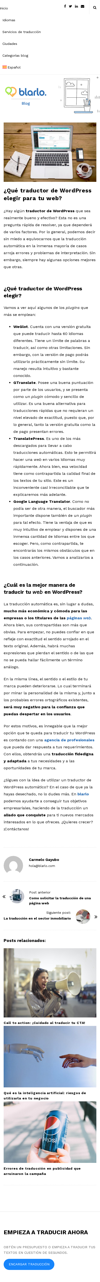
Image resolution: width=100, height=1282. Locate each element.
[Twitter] (70, 6)
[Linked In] (76, 6)
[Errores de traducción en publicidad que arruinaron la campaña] (50, 1132)
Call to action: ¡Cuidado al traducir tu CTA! (44, 1023)
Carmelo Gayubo (44, 860)
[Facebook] (65, 6)
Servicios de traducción (21, 32)
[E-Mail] (82, 6)
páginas (79, 618)
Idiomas (8, 20)
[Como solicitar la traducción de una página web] (17, 896)
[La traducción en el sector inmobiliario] (83, 916)
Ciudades (9, 44)
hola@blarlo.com (42, 866)
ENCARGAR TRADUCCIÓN (29, 1264)
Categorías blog (15, 55)
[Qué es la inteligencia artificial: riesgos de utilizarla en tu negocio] (50, 1056)
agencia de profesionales (69, 740)
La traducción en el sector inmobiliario (37, 918)
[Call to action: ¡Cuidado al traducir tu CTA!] (50, 982)
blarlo (83, 794)
